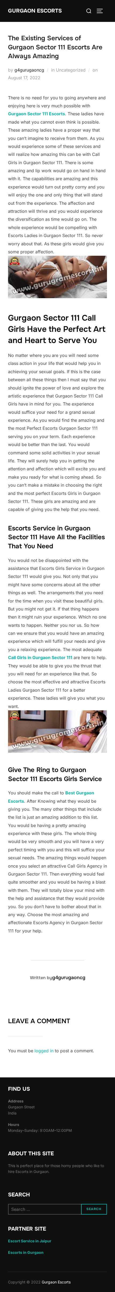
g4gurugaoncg (29, 70)
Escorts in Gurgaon (26, 1252)
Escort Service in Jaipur (29, 1241)
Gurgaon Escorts (35, 10)
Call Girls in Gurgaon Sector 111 (40, 657)
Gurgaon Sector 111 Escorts (36, 113)
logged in (43, 1050)
